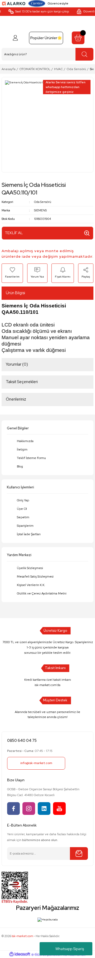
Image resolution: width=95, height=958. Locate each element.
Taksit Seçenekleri (22, 381)
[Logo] (14, 3)
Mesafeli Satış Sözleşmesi (35, 576)
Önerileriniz (16, 399)
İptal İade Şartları (29, 534)
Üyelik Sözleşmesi (30, 568)
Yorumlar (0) (17, 364)
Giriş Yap (23, 500)
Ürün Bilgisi (15, 293)
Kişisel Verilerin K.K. (31, 585)
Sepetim (23, 517)
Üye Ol (22, 509)
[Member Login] (15, 38)
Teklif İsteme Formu (31, 458)
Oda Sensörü (42, 202)
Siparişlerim (25, 526)
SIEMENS (40, 210)
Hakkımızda (25, 441)
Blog (20, 466)
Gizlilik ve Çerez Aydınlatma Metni (41, 593)
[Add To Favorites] (12, 273)
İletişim (22, 449)
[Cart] (78, 37)
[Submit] (79, 853)
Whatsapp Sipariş (69, 948)
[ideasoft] (19, 954)
